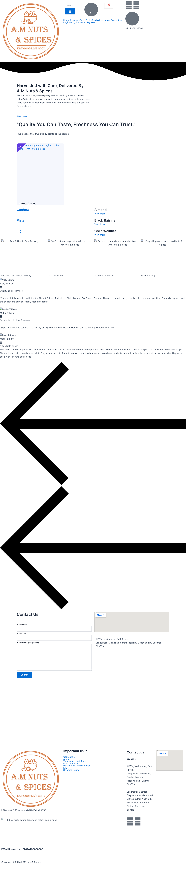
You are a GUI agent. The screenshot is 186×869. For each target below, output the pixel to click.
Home (66, 20)
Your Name (22, 624)
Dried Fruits (86, 20)
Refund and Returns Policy (76, 765)
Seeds (95, 20)
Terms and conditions (74, 761)
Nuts (77, 20)
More (100, 20)
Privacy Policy (70, 763)
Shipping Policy (71, 770)
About (107, 20)
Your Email (21, 633)
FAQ (65, 768)
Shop (72, 20)
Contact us (116, 20)
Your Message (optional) (28, 642)
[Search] (70, 11)
